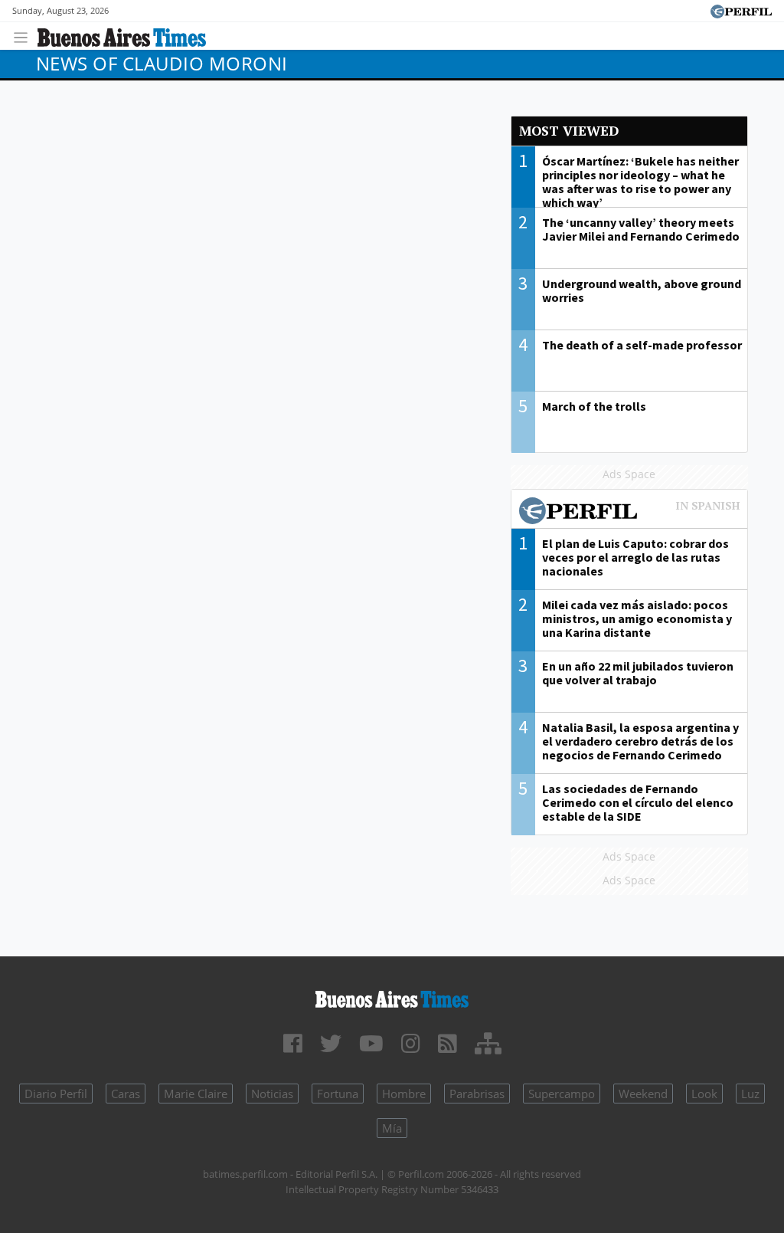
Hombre (404, 1093)
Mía (392, 1128)
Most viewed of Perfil (629, 513)
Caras (125, 1093)
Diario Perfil (55, 1093)
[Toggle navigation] (25, 35)
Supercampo (561, 1093)
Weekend (643, 1093)
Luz (750, 1093)
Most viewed (569, 130)
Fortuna (337, 1093)
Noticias (272, 1093)
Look (704, 1093)
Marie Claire (195, 1093)
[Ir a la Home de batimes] (392, 996)
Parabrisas (477, 1093)
